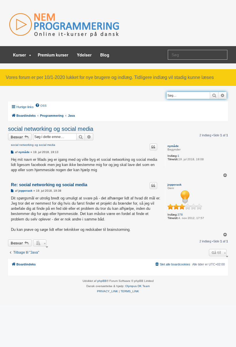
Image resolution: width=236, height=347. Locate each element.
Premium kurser (53, 55)
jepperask (175, 184)
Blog (104, 55)
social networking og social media (50, 129)
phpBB (101, 280)
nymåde (173, 146)
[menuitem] (41, 105)
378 (180, 214)
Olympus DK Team (137, 286)
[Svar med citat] (153, 147)
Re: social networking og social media (49, 184)
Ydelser (84, 55)
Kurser (20, 55)
